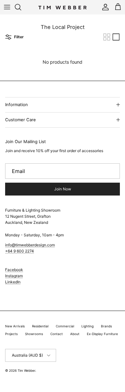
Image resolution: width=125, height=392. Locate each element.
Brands (106, 326)
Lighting (87, 326)
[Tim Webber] (62, 7)
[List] (116, 37)
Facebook (14, 269)
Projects (11, 334)
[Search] (21, 7)
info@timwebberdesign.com (30, 244)
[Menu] (7, 7)
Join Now (62, 189)
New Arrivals (15, 326)
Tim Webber (26, 370)
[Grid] (107, 37)
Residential (40, 326)
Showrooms (34, 334)
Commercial (65, 326)
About (74, 334)
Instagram (14, 275)
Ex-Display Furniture (102, 334)
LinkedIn (13, 281)
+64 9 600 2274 (19, 251)
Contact (56, 334)
